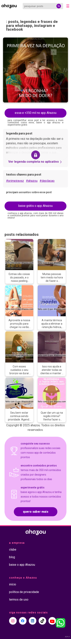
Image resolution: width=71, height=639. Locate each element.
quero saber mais (35, 511)
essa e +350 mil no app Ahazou (35, 113)
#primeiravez (15, 181)
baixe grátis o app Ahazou (35, 206)
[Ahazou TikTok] (42, 621)
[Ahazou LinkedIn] (32, 621)
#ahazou (31, 181)
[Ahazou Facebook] (23, 621)
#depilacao (47, 181)
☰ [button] (67, 6)
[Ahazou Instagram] (13, 621)
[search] (58, 6)
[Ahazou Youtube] (52, 621)
